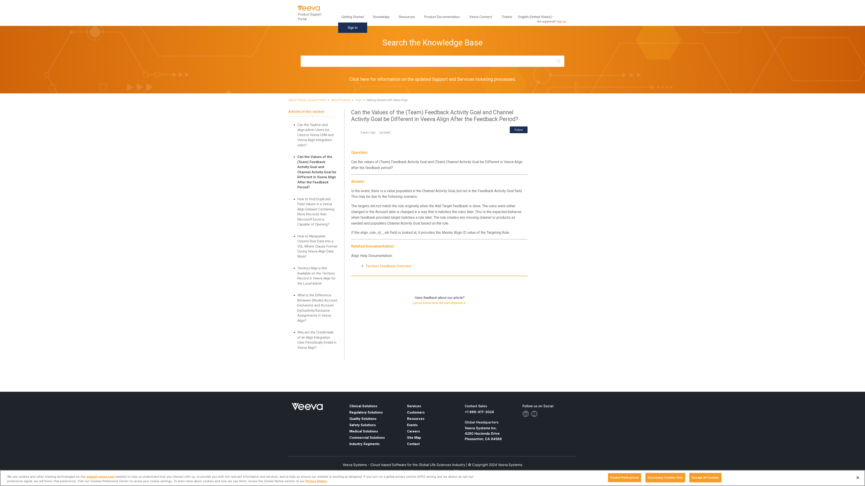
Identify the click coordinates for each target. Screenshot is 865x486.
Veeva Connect (480, 17)
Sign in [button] (352, 28)
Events (412, 425)
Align (358, 100)
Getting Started (352, 17)
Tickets (506, 17)
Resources (415, 419)
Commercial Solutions (367, 438)
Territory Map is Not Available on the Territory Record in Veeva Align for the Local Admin (316, 276)
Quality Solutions (362, 419)
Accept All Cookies (705, 477)
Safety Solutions (362, 425)
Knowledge (381, 17)
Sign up (561, 21)
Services (414, 406)
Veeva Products (341, 100)
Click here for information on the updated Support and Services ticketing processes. (432, 79)
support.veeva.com (100, 476)
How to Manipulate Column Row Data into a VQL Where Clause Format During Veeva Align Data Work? (317, 246)
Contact (413, 444)
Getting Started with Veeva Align (387, 100)
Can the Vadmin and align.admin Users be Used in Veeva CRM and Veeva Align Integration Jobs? (315, 135)
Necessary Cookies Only (665, 477)
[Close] (858, 478)
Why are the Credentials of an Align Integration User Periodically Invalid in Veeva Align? (316, 340)
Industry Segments (364, 444)
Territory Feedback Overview (388, 266)
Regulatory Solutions (366, 412)
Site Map (414, 438)
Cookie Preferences (624, 477)
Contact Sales (476, 406)
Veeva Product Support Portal (307, 100)
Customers (416, 412)
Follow (518, 129)
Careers (413, 431)
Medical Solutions (363, 431)
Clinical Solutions (363, 406)
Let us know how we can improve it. (439, 303)
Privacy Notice (316, 481)
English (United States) (535, 17)
